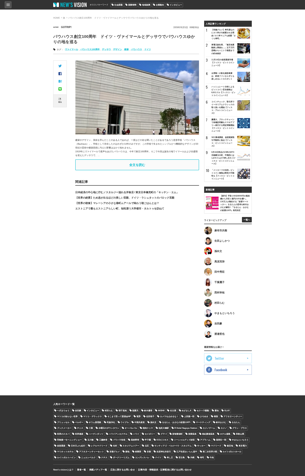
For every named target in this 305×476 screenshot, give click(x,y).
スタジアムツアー (131, 445)
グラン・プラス (239, 428)
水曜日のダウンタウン (108, 428)
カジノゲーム (209, 428)
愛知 (217, 410)
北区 (147, 445)
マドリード (216, 445)
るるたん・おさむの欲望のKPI (176, 422)
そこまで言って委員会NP (119, 416)
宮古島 (182, 457)
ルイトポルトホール (232, 451)
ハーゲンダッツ (96, 434)
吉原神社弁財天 (163, 451)
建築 (126, 49)
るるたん (236, 422)
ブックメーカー (64, 428)
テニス (80, 428)
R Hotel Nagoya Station (185, 428)
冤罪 (138, 416)
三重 (91, 428)
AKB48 (161, 410)
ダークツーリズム (121, 457)
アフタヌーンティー (233, 416)
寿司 (202, 457)
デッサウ (106, 49)
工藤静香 (103, 440)
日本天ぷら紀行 (78, 445)
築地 (127, 451)
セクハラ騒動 (203, 410)
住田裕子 (150, 416)
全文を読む (137, 165)
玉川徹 (90, 440)
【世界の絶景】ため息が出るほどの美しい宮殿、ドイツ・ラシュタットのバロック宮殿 (124, 197)
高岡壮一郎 (221, 440)
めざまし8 (186, 410)
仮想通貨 (61, 445)
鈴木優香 (148, 410)
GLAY (227, 410)
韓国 (216, 416)
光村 (115, 445)
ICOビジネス (162, 440)
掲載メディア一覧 (98, 469)
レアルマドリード (99, 445)
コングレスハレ (142, 457)
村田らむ (109, 410)
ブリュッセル (63, 422)
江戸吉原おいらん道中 (186, 451)
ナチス (104, 457)
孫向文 (153, 422)
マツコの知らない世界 (67, 416)
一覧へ (247, 219)
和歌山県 (240, 434)
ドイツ (147, 49)
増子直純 (123, 410)
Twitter (219, 358)
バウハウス (136, 49)
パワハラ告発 (119, 440)
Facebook (221, 369)
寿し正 (170, 457)
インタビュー (176, 5)
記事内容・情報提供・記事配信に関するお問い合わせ (165, 469)
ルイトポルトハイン (66, 457)
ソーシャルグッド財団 (184, 440)
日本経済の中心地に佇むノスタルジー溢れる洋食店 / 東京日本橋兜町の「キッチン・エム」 (127, 192)
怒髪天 (135, 410)
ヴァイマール (71, 49)
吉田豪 (78, 410)
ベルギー (79, 422)
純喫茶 (138, 451)
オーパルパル (131, 428)
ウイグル (125, 422)
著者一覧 (81, 469)
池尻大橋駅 (164, 428)
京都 (149, 451)
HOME (56, 18)
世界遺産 (79, 434)
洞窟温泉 (192, 434)
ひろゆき (204, 416)
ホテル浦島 (225, 434)
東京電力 (243, 445)
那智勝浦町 (177, 434)
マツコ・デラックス (92, 416)
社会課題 (118, 5)
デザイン (117, 49)
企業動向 (160, 5)
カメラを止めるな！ (169, 416)
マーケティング (203, 422)
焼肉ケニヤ (148, 428)
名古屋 (173, 410)
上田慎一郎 (189, 416)
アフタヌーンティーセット (91, 451)
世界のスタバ (63, 434)
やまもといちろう (240, 440)
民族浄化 (111, 422)
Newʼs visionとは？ (63, 469)
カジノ (224, 428)
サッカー (201, 445)
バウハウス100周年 (90, 49)
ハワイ (136, 434)
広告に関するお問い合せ (122, 469)
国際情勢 (132, 5)
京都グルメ (114, 451)
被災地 (230, 445)
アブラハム (205, 440)
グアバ (164, 434)
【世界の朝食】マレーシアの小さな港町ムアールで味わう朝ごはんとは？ (117, 203)
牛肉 (212, 457)
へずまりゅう (63, 410)
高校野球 (135, 440)
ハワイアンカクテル (118, 434)
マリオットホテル (65, 451)
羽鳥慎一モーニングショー (69, 440)
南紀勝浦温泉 (208, 434)
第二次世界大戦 (210, 451)
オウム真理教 (95, 422)
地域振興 (146, 5)
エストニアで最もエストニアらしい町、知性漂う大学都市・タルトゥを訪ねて (119, 208)
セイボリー (150, 434)
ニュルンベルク (88, 457)
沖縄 (192, 457)
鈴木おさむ (221, 422)
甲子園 (148, 440)
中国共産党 (139, 422)
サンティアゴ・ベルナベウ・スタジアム (173, 445)
